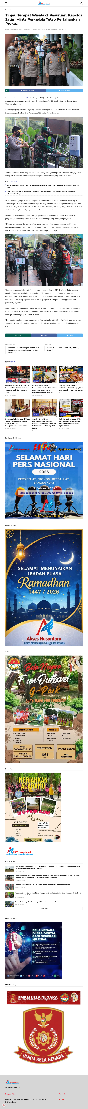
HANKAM (54, 29)
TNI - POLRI (62, 29)
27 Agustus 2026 (11, 395)
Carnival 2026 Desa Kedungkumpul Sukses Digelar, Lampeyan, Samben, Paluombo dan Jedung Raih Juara (44, 423)
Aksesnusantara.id (21, 97)
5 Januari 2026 (20, 880)
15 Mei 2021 (37, 29)
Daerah (13, 10)
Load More (44, 908)
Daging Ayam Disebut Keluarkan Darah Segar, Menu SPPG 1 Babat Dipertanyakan (71, 388)
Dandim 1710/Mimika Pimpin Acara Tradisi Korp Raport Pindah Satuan (42, 884)
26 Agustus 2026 (64, 393)
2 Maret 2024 (20, 897)
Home (7, 10)
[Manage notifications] (4, 1105)
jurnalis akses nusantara (21, 29)
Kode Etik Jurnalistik (39, 1099)
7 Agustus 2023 (20, 887)
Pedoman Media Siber (21, 1099)
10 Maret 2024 (20, 904)
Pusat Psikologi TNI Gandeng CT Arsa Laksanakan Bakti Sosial (39, 902)
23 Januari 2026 (20, 871)
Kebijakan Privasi (11, 1102)
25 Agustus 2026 (37, 431)
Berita (9, 381)
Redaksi (8, 1099)
